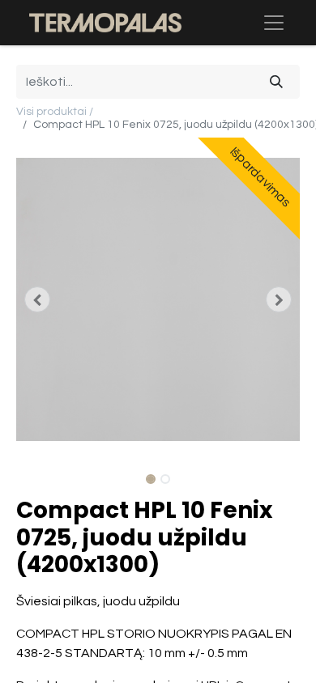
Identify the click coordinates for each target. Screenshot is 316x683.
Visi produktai (51, 111)
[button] (37, 299)
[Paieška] (276, 82)
